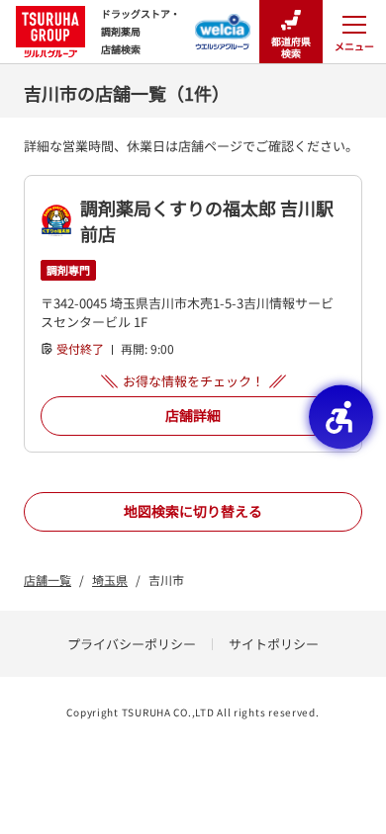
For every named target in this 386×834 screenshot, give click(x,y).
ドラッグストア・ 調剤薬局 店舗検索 (140, 31)
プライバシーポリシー (131, 643)
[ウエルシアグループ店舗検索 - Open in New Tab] (223, 26)
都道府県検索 (291, 47)
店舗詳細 (193, 415)
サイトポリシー (274, 643)
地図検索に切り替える (193, 511)
